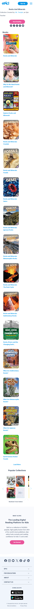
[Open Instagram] (9, 560)
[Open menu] (31, 3)
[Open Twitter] (17, 560)
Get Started (17, 542)
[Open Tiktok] (24, 560)
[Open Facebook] (5, 560)
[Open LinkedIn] (28, 560)
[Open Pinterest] (20, 560)
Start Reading (17, 22)
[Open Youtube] (13, 560)
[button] (16, 487)
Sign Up (22, 3)
